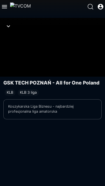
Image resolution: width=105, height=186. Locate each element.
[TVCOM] (20, 7)
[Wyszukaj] (90, 6)
